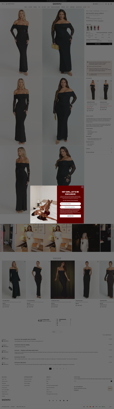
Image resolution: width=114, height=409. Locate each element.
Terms (72, 213)
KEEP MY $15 (70, 216)
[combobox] (62, 207)
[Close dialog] (82, 187)
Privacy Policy (68, 213)
